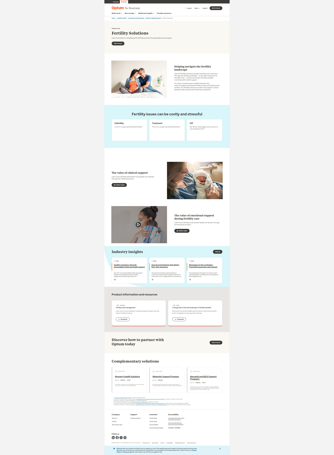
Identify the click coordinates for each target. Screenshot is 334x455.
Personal (115, 2)
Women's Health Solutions (153, 18)
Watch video (120, 185)
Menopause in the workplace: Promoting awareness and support (203, 266)
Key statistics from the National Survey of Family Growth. (150, 399)
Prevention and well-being (136, 18)
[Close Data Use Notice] (220, 449)
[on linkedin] (113, 437)
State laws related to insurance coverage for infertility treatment (151, 404)
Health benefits (121, 18)
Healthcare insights (145, 13)
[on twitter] (121, 437)
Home (113, 18)
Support (205, 8)
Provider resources (164, 13)
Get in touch (216, 8)
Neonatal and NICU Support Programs (203, 377)
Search (190, 8)
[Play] (138, 224)
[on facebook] (117, 437)
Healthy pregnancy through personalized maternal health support (129, 266)
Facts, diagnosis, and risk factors (140, 402)
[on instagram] (125, 437)
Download (124, 319)
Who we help (129, 13)
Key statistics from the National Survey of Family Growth (150, 403)
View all (217, 252)
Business (124, 2)
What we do (116, 13)
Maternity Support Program (166, 376)
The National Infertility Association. (123, 397)
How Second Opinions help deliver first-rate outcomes (165, 266)
